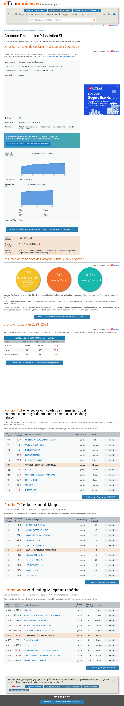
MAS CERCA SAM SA (33, 540)
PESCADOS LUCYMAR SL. (34, 560)
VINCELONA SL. (30, 485)
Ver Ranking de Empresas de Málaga (102, 582)
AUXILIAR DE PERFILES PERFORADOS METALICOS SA (42, 655)
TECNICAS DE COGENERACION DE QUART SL (39, 631)
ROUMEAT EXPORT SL (32, 455)
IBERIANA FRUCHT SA (32, 450)
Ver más (112, 440)
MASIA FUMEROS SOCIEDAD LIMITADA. (37, 620)
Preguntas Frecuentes (34, 687)
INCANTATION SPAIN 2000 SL (35, 565)
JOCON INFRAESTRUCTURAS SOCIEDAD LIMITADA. (41, 650)
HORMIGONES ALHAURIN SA (35, 525)
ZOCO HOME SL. (31, 575)
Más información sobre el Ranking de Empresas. (60, 56)
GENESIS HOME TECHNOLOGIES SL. (37, 530)
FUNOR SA (27, 610)
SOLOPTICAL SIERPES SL (34, 570)
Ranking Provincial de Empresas (60, 10)
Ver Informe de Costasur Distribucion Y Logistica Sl (62, 702)
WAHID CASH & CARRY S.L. (34, 445)
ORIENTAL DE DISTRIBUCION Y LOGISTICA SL (40, 475)
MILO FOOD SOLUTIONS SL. (34, 460)
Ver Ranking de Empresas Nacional (103, 667)
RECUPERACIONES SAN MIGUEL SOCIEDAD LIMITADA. (42, 615)
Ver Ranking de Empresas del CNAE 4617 (100, 497)
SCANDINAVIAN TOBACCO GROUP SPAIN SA (40, 440)
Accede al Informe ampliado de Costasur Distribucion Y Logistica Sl (42, 229)
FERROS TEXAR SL (30, 645)
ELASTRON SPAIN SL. (31, 640)
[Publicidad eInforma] (102, 114)
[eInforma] (16, 685)
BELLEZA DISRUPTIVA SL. (34, 555)
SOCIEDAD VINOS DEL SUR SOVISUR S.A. (38, 626)
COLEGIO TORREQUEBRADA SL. (36, 545)
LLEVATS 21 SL (30, 470)
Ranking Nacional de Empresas (35, 10)
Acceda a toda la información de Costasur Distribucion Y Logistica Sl (62, 317)
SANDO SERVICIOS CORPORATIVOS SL (39, 535)
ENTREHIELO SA (30, 490)
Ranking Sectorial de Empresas (87, 10)
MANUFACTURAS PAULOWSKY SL (35, 661)
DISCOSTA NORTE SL (32, 480)
